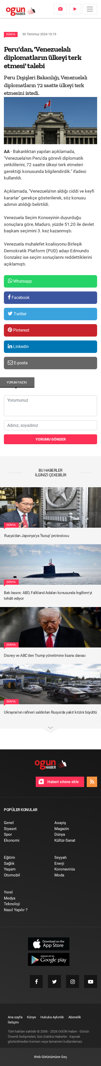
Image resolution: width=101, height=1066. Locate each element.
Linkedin (20, 346)
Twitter (19, 313)
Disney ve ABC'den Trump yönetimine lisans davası (44, 655)
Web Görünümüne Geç (50, 1057)
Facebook (20, 297)
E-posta (20, 362)
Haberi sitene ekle (62, 781)
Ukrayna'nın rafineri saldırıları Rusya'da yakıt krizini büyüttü (50, 712)
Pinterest (20, 330)
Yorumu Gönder (50, 439)
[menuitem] (60, 9)
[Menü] (90, 9)
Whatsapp (22, 281)
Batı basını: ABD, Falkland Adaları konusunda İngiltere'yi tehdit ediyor (48, 595)
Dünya (10, 34)
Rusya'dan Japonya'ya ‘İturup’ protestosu (36, 535)
